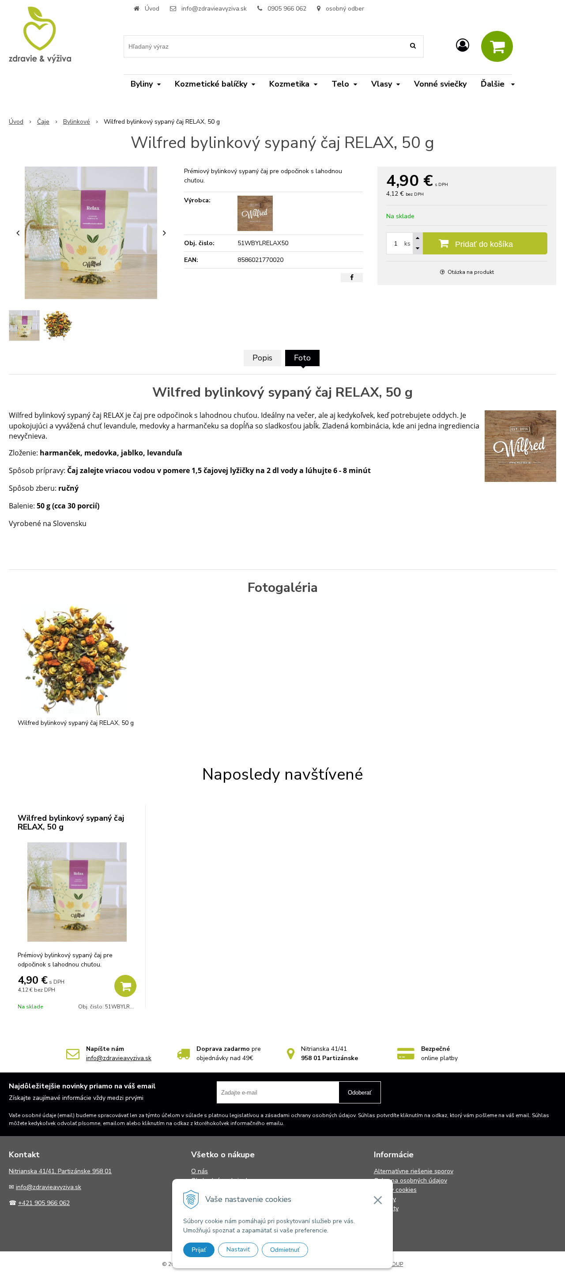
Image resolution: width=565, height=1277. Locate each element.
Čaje (43, 121)
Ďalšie (494, 84)
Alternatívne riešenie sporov (413, 1171)
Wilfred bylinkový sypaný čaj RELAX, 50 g (71, 822)
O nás (199, 1171)
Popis (262, 357)
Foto (302, 357)
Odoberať (360, 1092)
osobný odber (344, 8)
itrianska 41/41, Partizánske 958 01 (62, 1171)
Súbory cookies (395, 1190)
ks (407, 243)
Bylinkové (76, 121)
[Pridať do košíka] (125, 986)
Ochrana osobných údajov (410, 1180)
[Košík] (497, 46)
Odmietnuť (285, 1249)
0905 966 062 (286, 8)
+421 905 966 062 (44, 1203)
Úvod (152, 8)
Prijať (199, 1249)
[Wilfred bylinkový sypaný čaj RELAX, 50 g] (91, 233)
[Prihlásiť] (462, 46)
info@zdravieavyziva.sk (214, 8)
